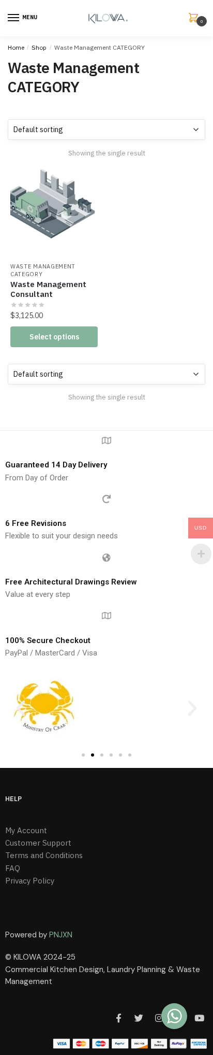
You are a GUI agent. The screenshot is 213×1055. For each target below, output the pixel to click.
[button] (20, 708)
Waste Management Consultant (48, 289)
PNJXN (60, 935)
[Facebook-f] (118, 1018)
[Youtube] (199, 1018)
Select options (54, 336)
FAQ (12, 868)
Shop (39, 47)
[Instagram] (159, 1018)
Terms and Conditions (44, 855)
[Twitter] (138, 1018)
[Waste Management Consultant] (54, 212)
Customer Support (38, 843)
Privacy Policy (29, 881)
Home (16, 47)
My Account (26, 830)
